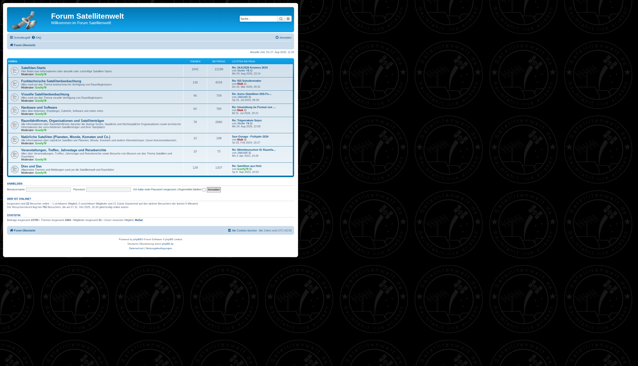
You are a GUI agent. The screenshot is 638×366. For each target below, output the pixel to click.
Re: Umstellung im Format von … (254, 107)
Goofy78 (40, 74)
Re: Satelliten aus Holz (247, 165)
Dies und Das (31, 166)
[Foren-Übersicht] (29, 19)
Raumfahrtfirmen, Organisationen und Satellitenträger (62, 121)
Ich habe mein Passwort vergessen (154, 189)
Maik (240, 83)
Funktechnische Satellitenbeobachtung (51, 81)
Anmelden (14, 183)
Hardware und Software (39, 107)
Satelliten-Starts (33, 68)
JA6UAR (242, 96)
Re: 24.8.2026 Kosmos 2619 (250, 67)
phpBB (137, 239)
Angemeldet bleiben (190, 189)
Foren (12, 61)
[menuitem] (36, 38)
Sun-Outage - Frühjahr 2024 (250, 136)
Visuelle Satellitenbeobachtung (45, 94)
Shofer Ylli (243, 70)
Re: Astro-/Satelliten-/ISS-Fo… (252, 93)
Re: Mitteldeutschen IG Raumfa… (254, 149)
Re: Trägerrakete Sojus (247, 120)
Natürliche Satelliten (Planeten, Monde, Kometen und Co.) (65, 137)
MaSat (139, 220)
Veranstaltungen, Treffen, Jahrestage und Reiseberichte (63, 150)
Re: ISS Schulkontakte (246, 80)
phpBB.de (168, 243)
